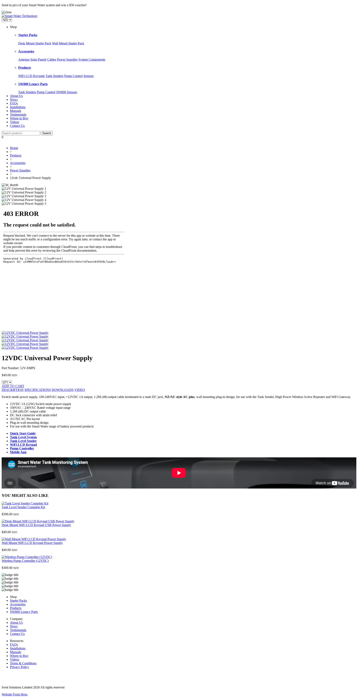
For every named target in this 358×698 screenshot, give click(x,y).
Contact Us (17, 125)
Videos (14, 122)
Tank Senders (54, 76)
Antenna (23, 59)
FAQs (14, 103)
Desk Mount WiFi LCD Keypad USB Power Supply (36, 525)
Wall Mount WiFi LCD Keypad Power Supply (32, 543)
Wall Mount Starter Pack (68, 43)
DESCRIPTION (13, 390)
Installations (17, 107)
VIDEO (79, 390)
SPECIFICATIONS (37, 390)
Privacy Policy (19, 667)
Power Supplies (67, 59)
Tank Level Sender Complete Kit (23, 507)
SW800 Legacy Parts (33, 84)
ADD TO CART (13, 386)
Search (46, 133)
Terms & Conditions (23, 663)
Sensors (88, 76)
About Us (16, 96)
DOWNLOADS (63, 390)
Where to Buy (19, 118)
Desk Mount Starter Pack (34, 43)
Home (14, 148)
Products (24, 67)
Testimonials (18, 114)
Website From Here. (15, 694)
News (14, 99)
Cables (51, 59)
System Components (91, 59)
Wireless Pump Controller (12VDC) (25, 560)
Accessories (26, 51)
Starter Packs (27, 35)
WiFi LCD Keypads (31, 76)
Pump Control (73, 76)
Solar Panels (38, 59)
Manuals (15, 111)
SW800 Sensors (66, 92)
